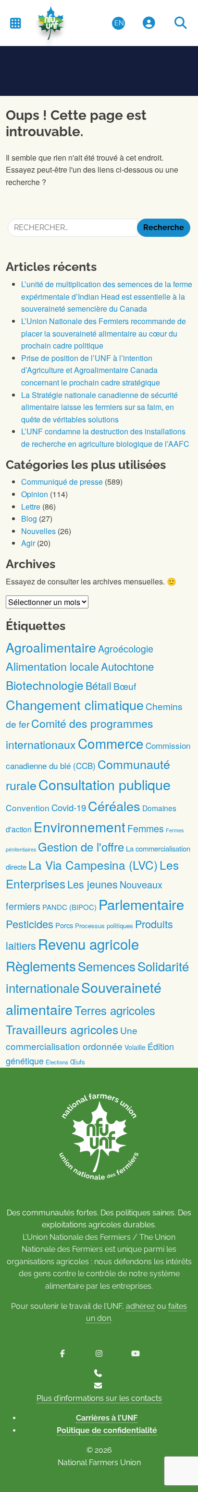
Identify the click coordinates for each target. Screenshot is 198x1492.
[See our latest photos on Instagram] (99, 1353)
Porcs (64, 925)
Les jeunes (92, 883)
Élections (57, 1062)
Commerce (111, 743)
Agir (28, 542)
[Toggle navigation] (15, 23)
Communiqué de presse (62, 481)
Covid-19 (68, 807)
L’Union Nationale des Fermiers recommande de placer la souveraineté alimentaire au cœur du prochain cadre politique (103, 333)
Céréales (114, 805)
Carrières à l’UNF (106, 1417)
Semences (107, 966)
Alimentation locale (52, 666)
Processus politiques (104, 925)
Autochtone (127, 666)
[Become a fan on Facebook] (62, 1353)
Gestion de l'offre (81, 847)
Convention (28, 808)
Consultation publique (104, 784)
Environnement (79, 826)
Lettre (30, 506)
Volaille (135, 1047)
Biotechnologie (45, 684)
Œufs (77, 1061)
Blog (29, 518)
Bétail (98, 685)
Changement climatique (75, 704)
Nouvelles (38, 530)
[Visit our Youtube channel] (135, 1353)
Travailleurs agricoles (62, 1029)
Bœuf (124, 685)
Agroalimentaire (51, 647)
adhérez (140, 1306)
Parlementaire (141, 904)
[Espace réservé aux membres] (149, 23)
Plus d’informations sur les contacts (99, 1398)
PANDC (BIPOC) (69, 907)
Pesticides (29, 923)
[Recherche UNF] (181, 23)
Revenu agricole (88, 943)
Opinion (34, 494)
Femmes (145, 828)
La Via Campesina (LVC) (93, 864)
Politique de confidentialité (107, 1430)
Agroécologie (125, 648)
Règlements (41, 965)
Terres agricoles (114, 1010)
